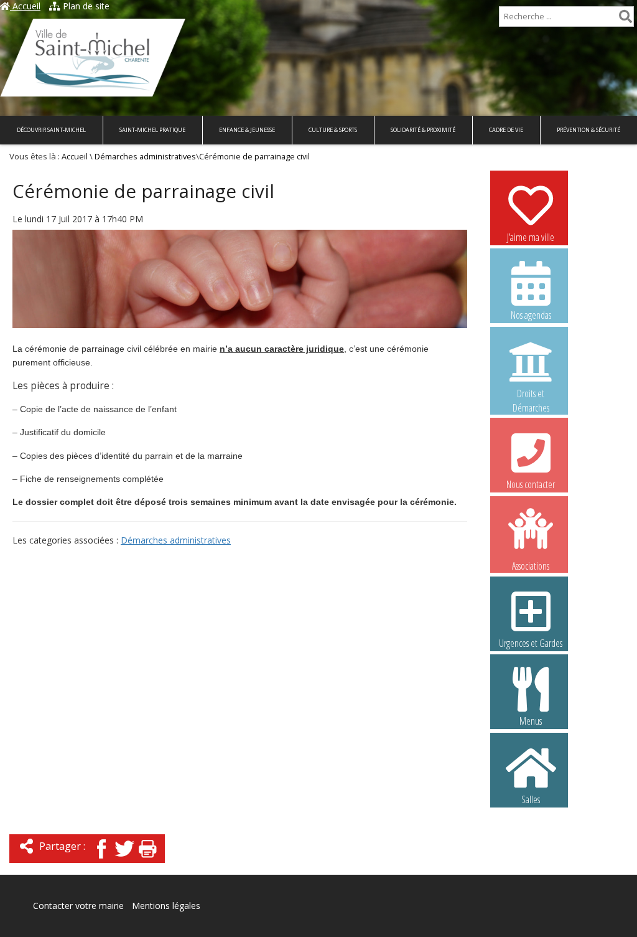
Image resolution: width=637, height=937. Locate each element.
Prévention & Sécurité (588, 130)
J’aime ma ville (530, 237)
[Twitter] (124, 859)
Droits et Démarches (531, 394)
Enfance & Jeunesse (247, 130)
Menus (530, 721)
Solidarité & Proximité (423, 130)
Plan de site (84, 6)
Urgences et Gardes (530, 643)
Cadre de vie (506, 130)
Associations (530, 565)
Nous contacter (530, 484)
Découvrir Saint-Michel (51, 130)
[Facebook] (101, 859)
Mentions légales (166, 905)
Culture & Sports (333, 130)
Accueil (25, 6)
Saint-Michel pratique (152, 130)
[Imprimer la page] (147, 859)
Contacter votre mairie (78, 905)
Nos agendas (531, 315)
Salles (530, 799)
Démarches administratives (145, 156)
